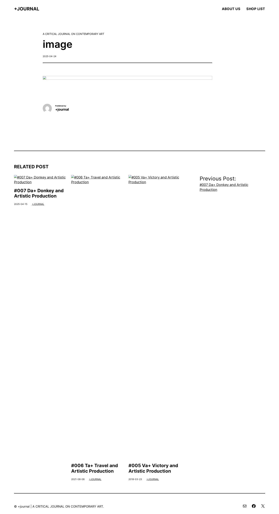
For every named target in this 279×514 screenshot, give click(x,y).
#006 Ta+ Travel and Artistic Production (94, 468)
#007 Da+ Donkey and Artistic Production (39, 193)
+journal (26, 9)
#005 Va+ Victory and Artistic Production (153, 468)
